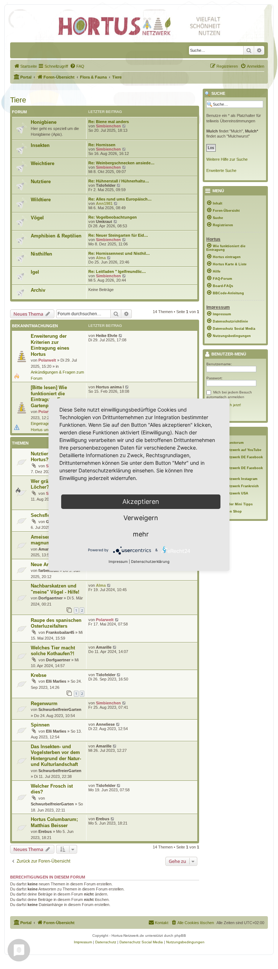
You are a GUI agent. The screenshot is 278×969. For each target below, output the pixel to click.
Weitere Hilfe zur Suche (227, 159)
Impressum (118, 561)
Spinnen (40, 725)
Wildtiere (41, 199)
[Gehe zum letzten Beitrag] (120, 335)
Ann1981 (104, 203)
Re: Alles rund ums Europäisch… (120, 199)
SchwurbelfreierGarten (59, 709)
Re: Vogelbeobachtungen (112, 217)
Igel (35, 272)
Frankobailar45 (60, 632)
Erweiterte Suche (221, 170)
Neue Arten (43, 564)
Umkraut (104, 221)
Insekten (40, 145)
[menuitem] (25, 66)
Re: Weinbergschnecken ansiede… (121, 163)
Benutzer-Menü (228, 354)
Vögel (37, 217)
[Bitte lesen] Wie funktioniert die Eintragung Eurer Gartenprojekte (50, 396)
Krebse (38, 675)
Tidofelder (105, 185)
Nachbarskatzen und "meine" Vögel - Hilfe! (55, 589)
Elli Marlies (56, 681)
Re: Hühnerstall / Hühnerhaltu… (118, 181)
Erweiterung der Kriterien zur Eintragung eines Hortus (50, 345)
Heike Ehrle (106, 335)
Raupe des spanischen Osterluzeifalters (56, 623)
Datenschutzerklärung (150, 561)
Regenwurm (44, 703)
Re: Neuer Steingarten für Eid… (118, 235)
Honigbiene (43, 122)
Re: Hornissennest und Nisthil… (119, 253)
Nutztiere (41, 181)
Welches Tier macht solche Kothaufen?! (53, 651)
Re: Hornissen (101, 145)
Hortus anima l (110, 387)
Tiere (18, 100)
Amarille (46, 549)
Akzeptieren (140, 501)
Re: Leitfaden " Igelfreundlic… (117, 271)
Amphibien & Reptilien (56, 236)
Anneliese (105, 724)
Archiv (38, 290)
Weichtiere (42, 163)
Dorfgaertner (50, 598)
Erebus (45, 831)
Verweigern (140, 518)
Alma (101, 258)
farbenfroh (48, 570)
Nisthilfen (41, 254)
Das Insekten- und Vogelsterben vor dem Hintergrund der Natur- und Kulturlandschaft (56, 755)
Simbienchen (108, 126)
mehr (141, 534)
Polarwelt (47, 360)
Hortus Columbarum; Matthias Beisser (54, 822)
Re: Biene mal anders (108, 121)
